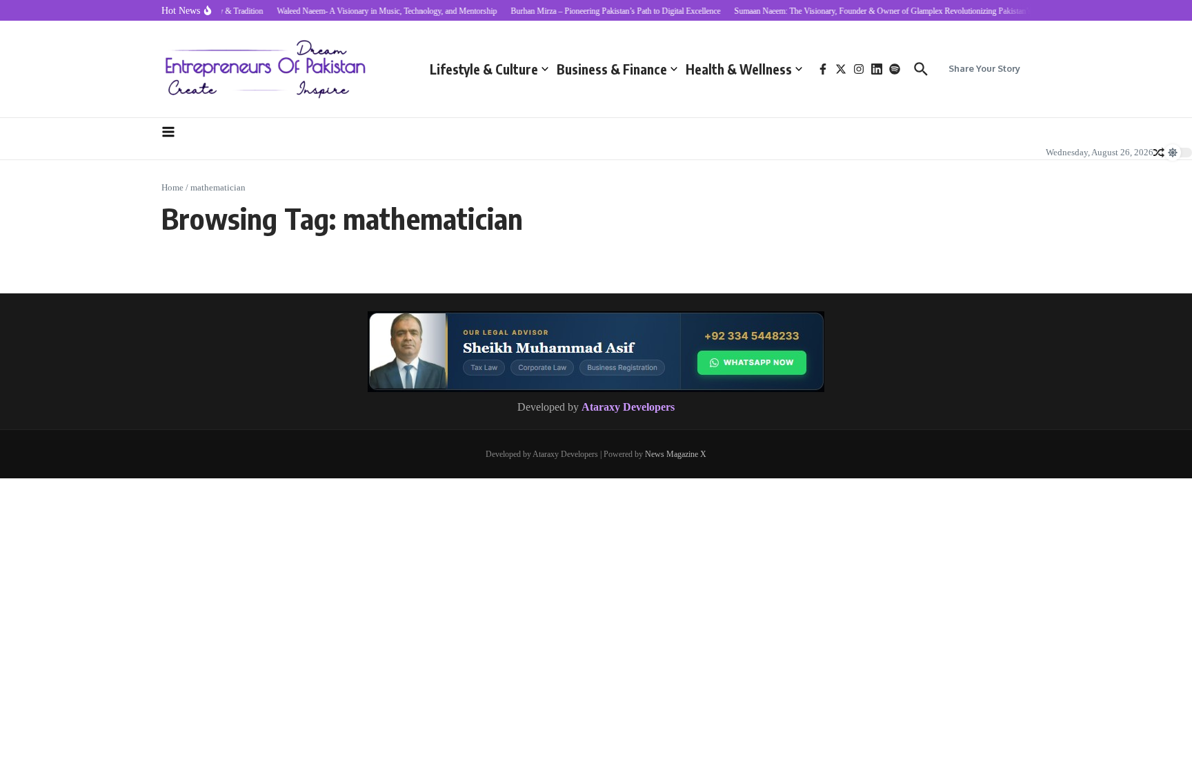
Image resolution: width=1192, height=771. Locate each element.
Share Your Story (984, 68)
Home (172, 187)
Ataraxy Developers (628, 407)
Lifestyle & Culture (484, 69)
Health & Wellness (739, 69)
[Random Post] (1158, 152)
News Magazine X (675, 454)
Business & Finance (612, 69)
